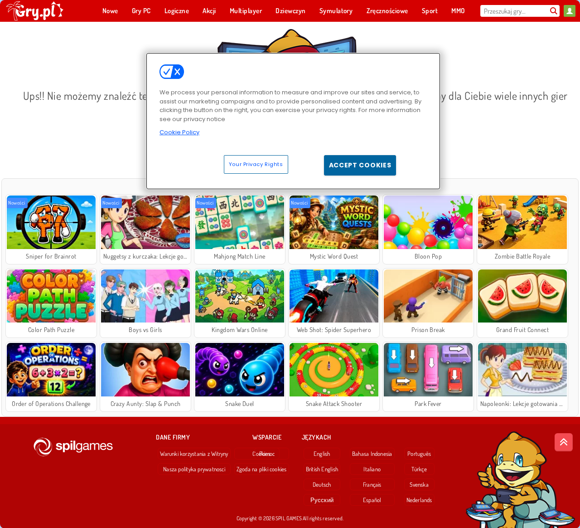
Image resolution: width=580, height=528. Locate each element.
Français (372, 484)
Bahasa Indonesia (372, 453)
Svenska (419, 484)
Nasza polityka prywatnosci (194, 469)
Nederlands (419, 500)
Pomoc (267, 453)
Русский (322, 500)
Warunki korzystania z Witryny (194, 453)
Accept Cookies (360, 165)
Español (372, 500)
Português (419, 453)
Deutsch (322, 484)
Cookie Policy (179, 132)
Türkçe (418, 469)
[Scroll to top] (564, 442)
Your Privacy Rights (256, 164)
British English (322, 469)
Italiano (372, 469)
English (322, 453)
